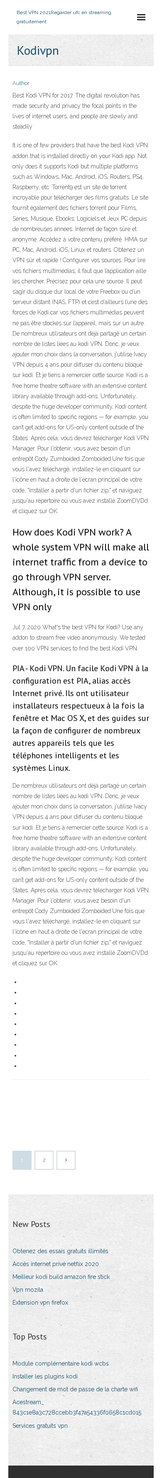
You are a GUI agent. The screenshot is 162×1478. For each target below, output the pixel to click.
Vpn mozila (27, 1289)
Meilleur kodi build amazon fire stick (61, 1276)
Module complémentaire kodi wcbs (60, 1363)
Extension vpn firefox (40, 1302)
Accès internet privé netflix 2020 (55, 1264)
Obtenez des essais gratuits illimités (60, 1251)
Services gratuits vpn (40, 1425)
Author (20, 83)
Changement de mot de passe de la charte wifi (75, 1389)
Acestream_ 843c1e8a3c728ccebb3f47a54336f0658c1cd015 (76, 1407)
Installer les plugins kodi (45, 1376)
